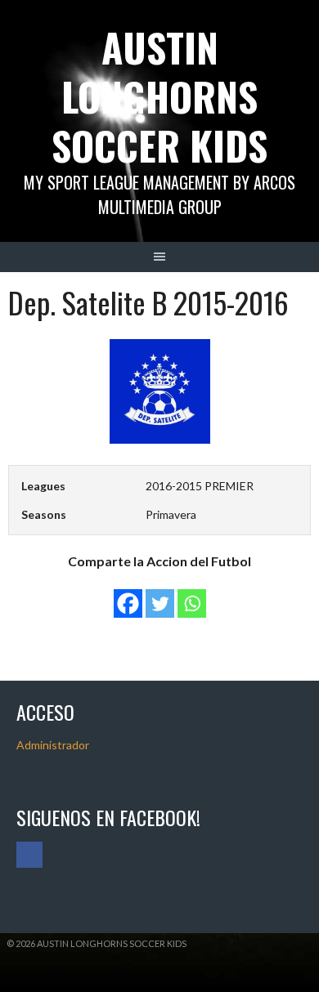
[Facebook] (128, 595)
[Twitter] (160, 595)
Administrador (52, 745)
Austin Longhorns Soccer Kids (159, 96)
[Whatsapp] (191, 595)
